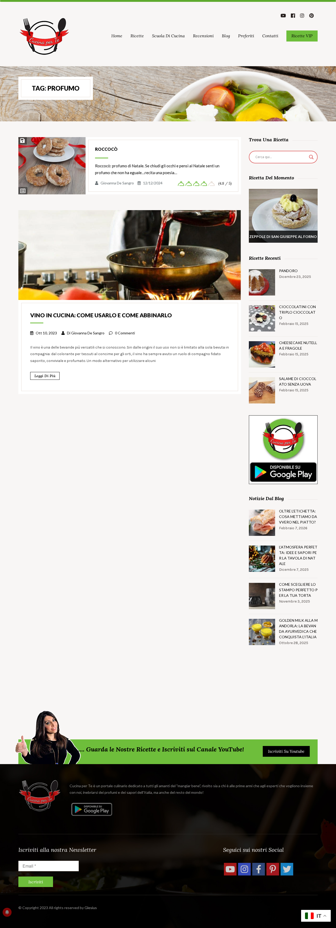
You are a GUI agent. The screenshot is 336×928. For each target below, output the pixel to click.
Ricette (137, 35)
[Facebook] (258, 869)
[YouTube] (230, 869)
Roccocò (106, 149)
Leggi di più (44, 376)
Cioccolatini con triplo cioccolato (297, 312)
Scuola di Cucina (168, 35)
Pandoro (288, 270)
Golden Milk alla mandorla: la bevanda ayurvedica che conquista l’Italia (298, 628)
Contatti (270, 35)
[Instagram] (244, 869)
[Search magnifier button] (311, 157)
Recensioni (203, 35)
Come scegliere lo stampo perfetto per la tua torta (298, 590)
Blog (226, 35)
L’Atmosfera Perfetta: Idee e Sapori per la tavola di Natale (298, 555)
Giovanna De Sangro (117, 183)
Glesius (91, 907)
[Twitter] (287, 869)
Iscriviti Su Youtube (286, 751)
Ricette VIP (302, 35)
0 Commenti (125, 333)
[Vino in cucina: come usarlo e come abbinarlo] (129, 254)
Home (116, 35)
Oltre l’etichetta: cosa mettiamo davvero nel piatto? (298, 516)
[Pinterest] (272, 869)
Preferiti (246, 35)
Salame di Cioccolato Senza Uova (297, 381)
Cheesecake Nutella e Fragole (298, 345)
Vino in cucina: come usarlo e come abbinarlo (101, 315)
